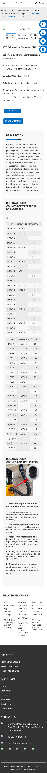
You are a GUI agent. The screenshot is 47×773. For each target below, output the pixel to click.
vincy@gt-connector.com (20, 743)
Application (6, 704)
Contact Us (6, 708)
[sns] (3, 750)
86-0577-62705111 (17, 737)
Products (5, 690)
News (4, 695)
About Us (5, 699)
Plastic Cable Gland (10, 662)
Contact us (11, 111)
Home (3, 10)
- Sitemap (22, 769)
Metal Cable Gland (10, 666)
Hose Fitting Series (20, 10)
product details (13, 121)
